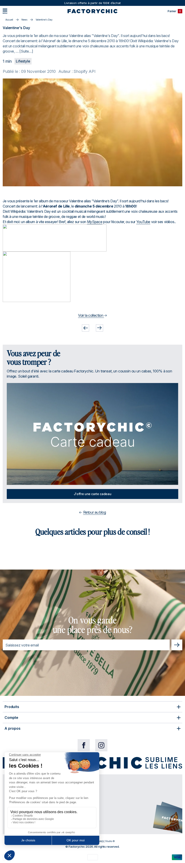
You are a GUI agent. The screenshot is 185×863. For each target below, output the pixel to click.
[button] (85, 328)
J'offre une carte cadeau (92, 494)
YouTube (143, 221)
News (24, 19)
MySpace (94, 221)
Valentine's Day (44, 19)
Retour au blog (94, 512)
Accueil (9, 19)
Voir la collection (91, 315)
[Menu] (5, 11)
